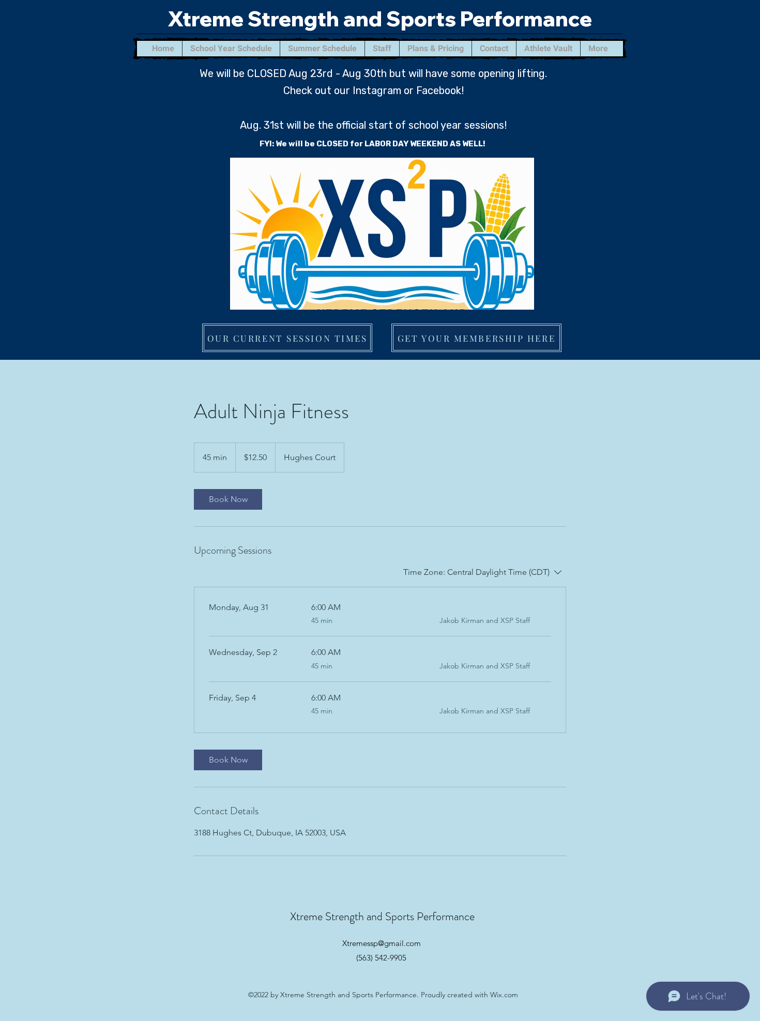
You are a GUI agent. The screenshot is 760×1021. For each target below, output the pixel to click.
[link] (228, 499)
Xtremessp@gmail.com (381, 943)
